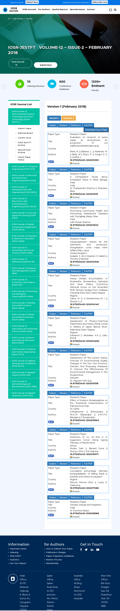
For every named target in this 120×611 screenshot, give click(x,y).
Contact (91, 9)
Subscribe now (99, 2)
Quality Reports (60, 9)
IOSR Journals (29, 9)
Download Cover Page (96, 129)
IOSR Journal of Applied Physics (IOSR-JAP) (23, 373)
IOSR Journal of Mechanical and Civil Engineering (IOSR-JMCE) (24, 189)
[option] (60, 2)
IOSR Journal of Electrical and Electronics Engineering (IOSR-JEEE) (24, 178)
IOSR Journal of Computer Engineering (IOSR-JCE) (25, 167)
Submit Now (32, 2)
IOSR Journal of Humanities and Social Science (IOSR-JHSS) (23, 250)
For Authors (44, 9)
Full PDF (88, 125)
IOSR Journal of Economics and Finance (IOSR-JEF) (23, 282)
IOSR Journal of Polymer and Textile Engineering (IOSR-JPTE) (24, 351)
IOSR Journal (18, 19)
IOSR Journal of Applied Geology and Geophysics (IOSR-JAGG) (24, 363)
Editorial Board (25, 133)
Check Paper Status (24, 158)
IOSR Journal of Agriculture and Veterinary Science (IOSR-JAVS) (24, 328)
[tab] (78, 108)
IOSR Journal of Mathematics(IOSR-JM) (23, 260)
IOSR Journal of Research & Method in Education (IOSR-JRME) (24, 238)
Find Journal (18, 62)
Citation (52, 125)
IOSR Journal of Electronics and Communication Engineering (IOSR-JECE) (24, 202)
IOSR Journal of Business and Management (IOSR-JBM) (24, 270)
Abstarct (63, 125)
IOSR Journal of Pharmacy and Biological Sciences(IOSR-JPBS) (24, 294)
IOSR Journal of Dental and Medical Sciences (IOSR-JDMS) (23, 317)
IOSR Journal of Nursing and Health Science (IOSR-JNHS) (23, 305)
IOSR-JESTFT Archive (24, 143)
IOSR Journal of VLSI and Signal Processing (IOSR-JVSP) (24, 215)
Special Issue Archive (24, 151)
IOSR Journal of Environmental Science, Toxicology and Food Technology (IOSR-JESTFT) (23, 116)
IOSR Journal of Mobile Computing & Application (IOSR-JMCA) (24, 227)
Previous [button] (15, 87)
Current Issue (24, 138)
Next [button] (105, 87)
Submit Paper (24, 128)
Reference (76, 125)
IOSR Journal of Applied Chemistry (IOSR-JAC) (23, 394)
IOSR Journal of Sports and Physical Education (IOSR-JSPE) (23, 340)
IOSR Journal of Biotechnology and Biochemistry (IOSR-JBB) (24, 384)
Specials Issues (77, 9)
